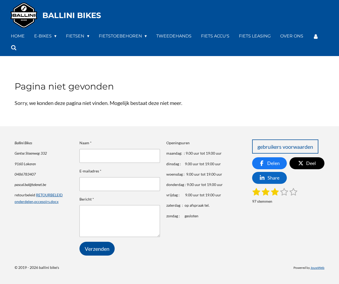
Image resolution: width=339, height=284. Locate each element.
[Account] (315, 36)
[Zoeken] (13, 47)
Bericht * (86, 199)
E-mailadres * (90, 171)
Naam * (85, 143)
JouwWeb (317, 267)
